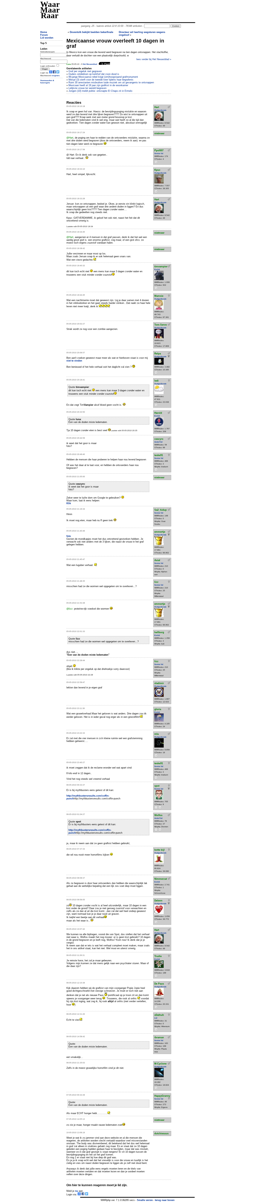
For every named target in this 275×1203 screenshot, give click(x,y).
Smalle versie (145, 1200)
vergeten (55, 76)
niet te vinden (74, 360)
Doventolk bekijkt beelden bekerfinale (91, 32)
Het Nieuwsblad (90, 64)
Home (43, 32)
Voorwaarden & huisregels (47, 81)
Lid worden (46, 37)
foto (68, 536)
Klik (68, 503)
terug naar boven (165, 1200)
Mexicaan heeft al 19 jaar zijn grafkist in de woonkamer (98, 85)
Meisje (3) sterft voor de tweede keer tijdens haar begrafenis (100, 79)
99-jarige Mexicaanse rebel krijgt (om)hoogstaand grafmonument (103, 76)
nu (76, 1191)
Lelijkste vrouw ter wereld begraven (87, 88)
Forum (44, 35)
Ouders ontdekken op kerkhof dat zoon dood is (93, 74)
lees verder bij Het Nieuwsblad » (153, 59)
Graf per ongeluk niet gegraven (85, 71)
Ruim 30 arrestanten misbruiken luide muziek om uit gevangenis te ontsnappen (111, 82)
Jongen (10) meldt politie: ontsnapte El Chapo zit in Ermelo (100, 90)
